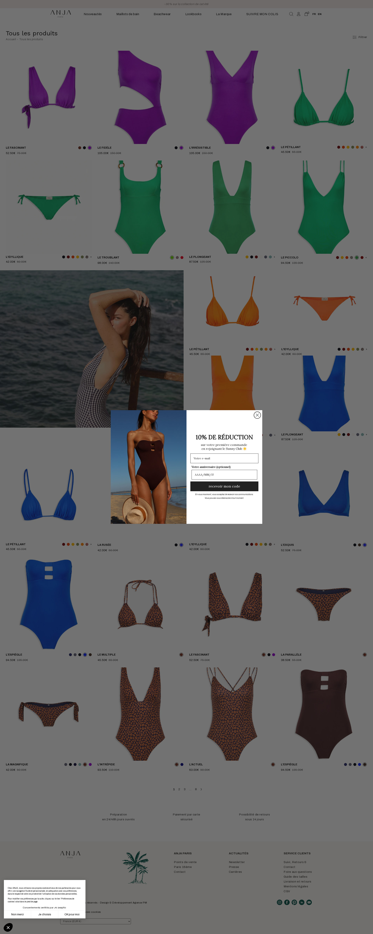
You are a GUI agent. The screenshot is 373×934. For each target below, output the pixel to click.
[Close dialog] (257, 415)
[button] (8, 927)
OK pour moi (71, 914)
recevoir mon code (224, 486)
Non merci (17, 914)
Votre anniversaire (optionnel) (211, 467)
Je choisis (44, 914)
